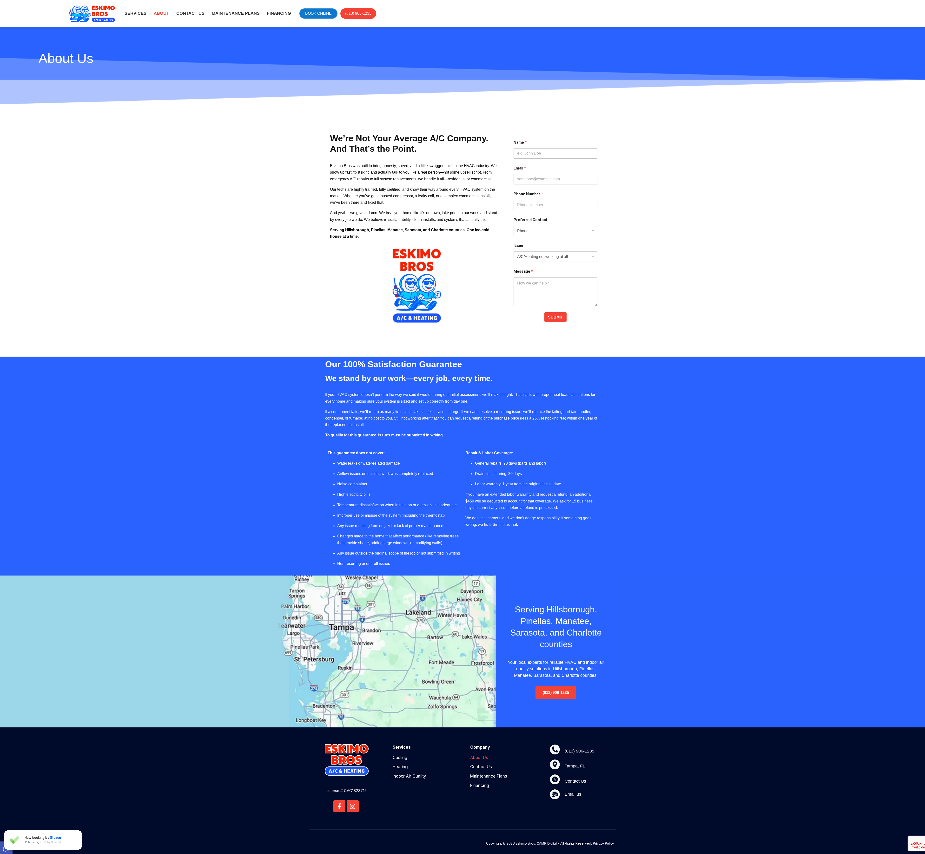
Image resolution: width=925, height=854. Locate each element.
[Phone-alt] (555, 749)
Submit (555, 317)
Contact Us (190, 13)
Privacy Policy (603, 843)
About (161, 13)
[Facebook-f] (339, 806)
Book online (318, 13)
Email (520, 168)
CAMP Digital (547, 843)
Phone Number (528, 194)
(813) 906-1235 (579, 751)
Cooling (400, 757)
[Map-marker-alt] (555, 764)
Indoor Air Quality (409, 776)
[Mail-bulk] (555, 794)
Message (523, 271)
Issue (518, 245)
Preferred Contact (531, 219)
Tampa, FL (575, 766)
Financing (279, 13)
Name (520, 142)
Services (135, 13)
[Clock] (555, 779)
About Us (479, 757)
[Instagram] (353, 806)
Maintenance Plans (236, 13)
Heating (400, 766)
